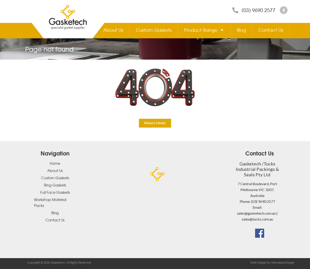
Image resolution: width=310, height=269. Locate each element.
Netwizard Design (282, 262)
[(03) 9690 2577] (235, 10)
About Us (113, 30)
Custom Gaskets (154, 30)
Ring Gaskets (55, 185)
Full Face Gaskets (55, 192)
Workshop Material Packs (50, 202)
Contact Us (270, 30)
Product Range (200, 30)
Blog (241, 30)
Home (55, 163)
